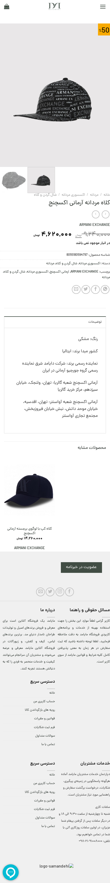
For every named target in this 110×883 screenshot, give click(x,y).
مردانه (94, 195)
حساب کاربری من (44, 701)
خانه (107, 195)
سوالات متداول (45, 736)
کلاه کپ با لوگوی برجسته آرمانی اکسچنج (29, 531)
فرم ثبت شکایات (44, 727)
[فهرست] (103, 6)
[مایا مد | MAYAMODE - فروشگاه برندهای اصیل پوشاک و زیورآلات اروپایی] (54, 6)
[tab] (55, 321)
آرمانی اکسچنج (59, 271)
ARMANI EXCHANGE (94, 225)
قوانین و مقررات (44, 718)
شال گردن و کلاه (45, 195)
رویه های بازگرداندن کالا (40, 710)
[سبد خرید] (6, 6)
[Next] (5, 95)
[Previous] (101, 95)
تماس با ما (48, 744)
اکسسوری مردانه (73, 195)
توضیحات (95, 322)
